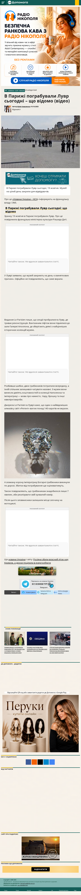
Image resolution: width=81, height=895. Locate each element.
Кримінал (11, 90)
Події (16, 90)
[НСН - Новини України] (37, 584)
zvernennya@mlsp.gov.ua (27, 883)
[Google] (52, 762)
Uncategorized (31, 90)
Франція (21, 90)
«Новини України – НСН (24, 199)
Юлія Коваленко (23, 107)
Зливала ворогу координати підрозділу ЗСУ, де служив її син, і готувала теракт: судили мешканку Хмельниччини (14, 650)
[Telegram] (46, 762)
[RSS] (34, 762)
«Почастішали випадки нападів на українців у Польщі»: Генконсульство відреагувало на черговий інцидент (60, 650)
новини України (17, 559)
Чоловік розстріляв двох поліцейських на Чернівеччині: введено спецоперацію (37, 649)
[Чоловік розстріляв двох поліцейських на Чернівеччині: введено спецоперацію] (37, 645)
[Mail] (40, 762)
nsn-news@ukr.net (23, 885)
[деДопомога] (18, 4)
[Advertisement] (37, 242)
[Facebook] (28, 762)
